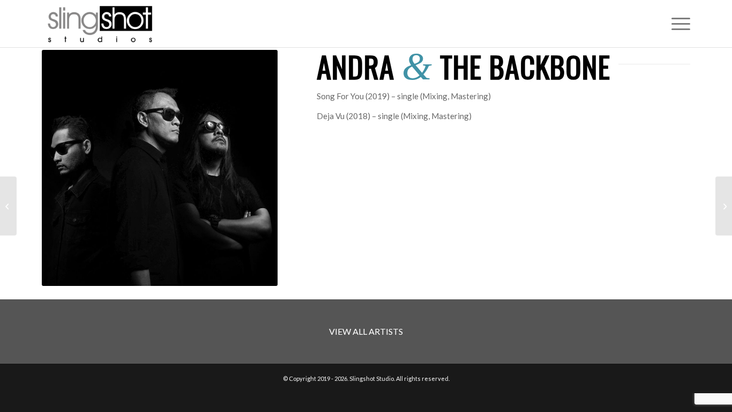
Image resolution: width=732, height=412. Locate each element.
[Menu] (677, 23)
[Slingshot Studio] (100, 23)
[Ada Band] (723, 206)
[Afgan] (8, 206)
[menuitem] (677, 23)
